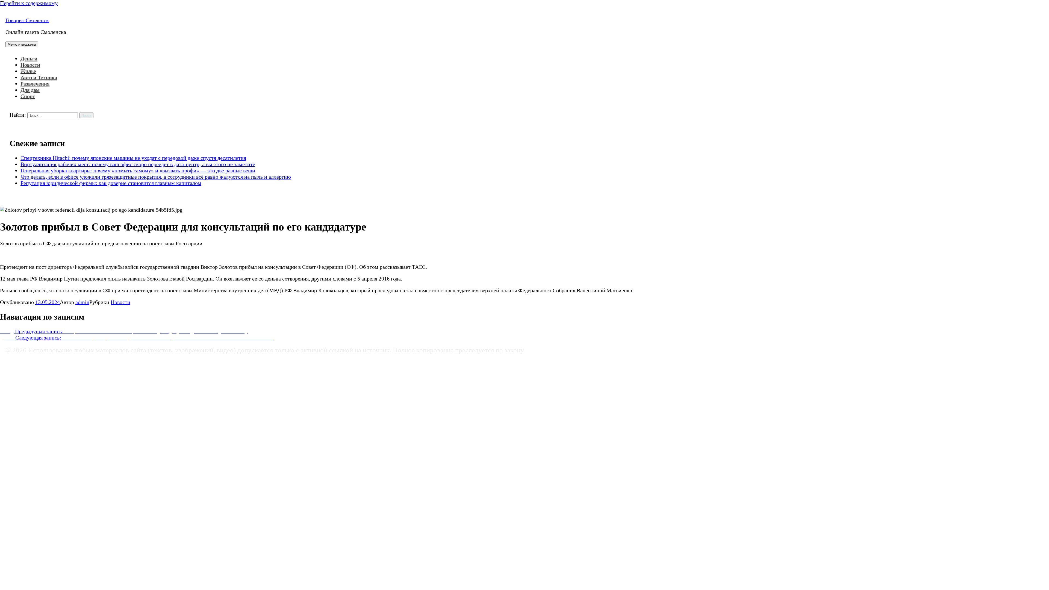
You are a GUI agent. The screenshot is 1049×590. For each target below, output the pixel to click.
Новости (30, 65)
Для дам (30, 90)
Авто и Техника (38, 77)
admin (82, 302)
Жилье (28, 71)
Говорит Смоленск (27, 20)
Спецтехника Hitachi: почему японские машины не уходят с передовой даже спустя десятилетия (133, 158)
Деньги (28, 58)
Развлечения (34, 84)
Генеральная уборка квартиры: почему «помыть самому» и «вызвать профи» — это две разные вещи (137, 170)
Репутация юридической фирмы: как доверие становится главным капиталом (110, 183)
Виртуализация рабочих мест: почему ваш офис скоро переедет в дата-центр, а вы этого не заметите (137, 164)
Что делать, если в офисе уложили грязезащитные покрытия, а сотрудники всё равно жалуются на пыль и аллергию (155, 177)
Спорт (27, 96)
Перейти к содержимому (29, 3)
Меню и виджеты (22, 44)
